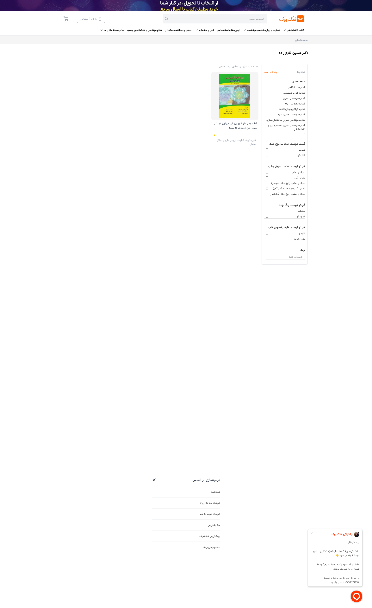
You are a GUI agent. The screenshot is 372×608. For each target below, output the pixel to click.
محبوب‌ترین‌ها (211, 547)
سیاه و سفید (298, 172)
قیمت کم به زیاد (210, 503)
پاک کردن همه (270, 72)
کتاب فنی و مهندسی (294, 93)
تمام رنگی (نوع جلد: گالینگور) (289, 189)
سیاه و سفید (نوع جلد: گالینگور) (287, 194)
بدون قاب (299, 239)
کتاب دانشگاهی (296, 87)
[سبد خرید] (66, 18)
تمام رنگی (299, 178)
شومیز (301, 150)
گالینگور (301, 155)
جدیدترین (214, 525)
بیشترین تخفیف (209, 536)
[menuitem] (294, 30)
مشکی (301, 211)
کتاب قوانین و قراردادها (292, 109)
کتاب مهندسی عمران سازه (291, 114)
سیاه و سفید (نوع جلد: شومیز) (288, 183)
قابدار (302, 233)
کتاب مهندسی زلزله (294, 104)
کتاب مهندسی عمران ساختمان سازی (285, 120)
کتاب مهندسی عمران (294, 98)
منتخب (215, 492)
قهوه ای (300, 216)
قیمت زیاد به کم (210, 514)
